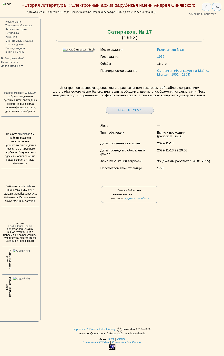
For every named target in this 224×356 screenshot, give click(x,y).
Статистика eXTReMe (95, 342)
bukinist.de (24, 134)
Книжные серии (14, 52)
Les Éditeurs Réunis (20, 226)
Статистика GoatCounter (127, 342)
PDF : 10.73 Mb (129, 110)
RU (216, 7)
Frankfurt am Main (170, 49)
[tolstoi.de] (20, 177)
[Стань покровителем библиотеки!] (139, 194)
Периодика (12, 33)
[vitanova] (20, 311)
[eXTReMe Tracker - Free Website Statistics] (112, 349)
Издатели (11, 37)
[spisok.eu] (20, 84)
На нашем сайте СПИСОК (20, 92)
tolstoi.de (26, 186)
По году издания (15, 48)
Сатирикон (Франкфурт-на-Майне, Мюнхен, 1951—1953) (183, 72)
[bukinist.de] (20, 125)
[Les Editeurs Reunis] (20, 215)
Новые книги (13, 21)
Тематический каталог (18, 25)
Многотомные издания (19, 40)
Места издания (14, 44)
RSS (111, 339)
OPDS (121, 339)
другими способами (137, 198)
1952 (160, 56)
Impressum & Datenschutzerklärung (94, 329)
